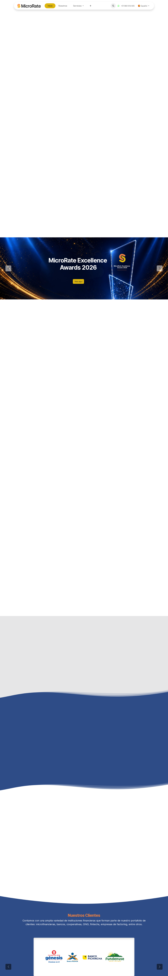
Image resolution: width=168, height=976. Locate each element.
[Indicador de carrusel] (77, 306)
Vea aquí (78, 281)
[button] (113, 5)
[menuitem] (50, 5)
